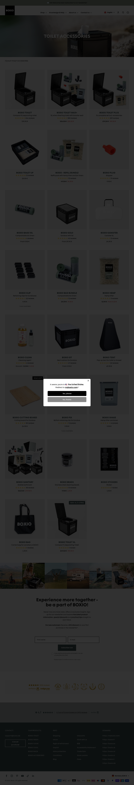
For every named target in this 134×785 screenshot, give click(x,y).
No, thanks (67, 400)
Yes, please (67, 394)
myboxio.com (71, 387)
